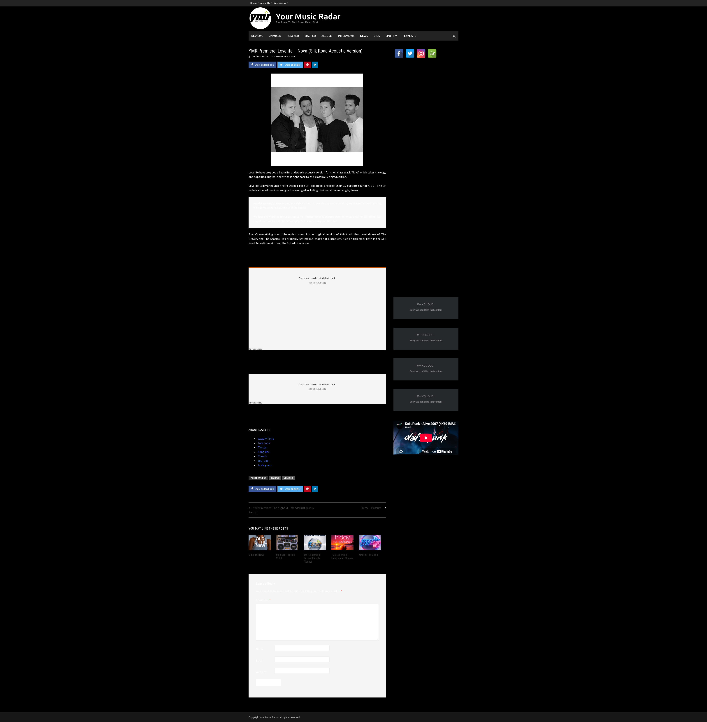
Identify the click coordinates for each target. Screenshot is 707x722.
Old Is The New (256, 554)
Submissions (279, 3)
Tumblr (262, 456)
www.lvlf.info (265, 438)
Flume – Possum (371, 508)
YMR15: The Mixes (368, 554)
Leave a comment (286, 56)
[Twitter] (410, 53)
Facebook (263, 443)
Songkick (263, 452)
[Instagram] (421, 53)
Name (259, 649)
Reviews (257, 35)
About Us (265, 3)
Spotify (391, 35)
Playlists (409, 35)
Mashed (310, 35)
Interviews (346, 35)
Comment (263, 600)
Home (253, 3)
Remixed (293, 35)
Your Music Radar (308, 16)
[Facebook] (399, 53)
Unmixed (275, 35)
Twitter (262, 447)
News (364, 35)
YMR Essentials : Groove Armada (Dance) (312, 558)
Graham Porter (261, 56)
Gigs (377, 35)
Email (259, 660)
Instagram (264, 465)
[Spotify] (432, 53)
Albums (327, 35)
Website (261, 672)
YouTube (262, 460)
